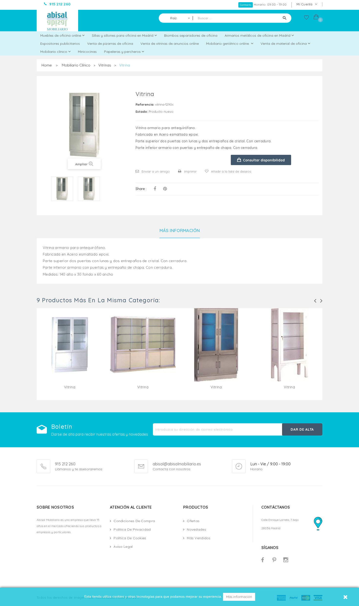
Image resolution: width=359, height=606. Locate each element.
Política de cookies (130, 538)
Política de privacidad (132, 529)
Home (47, 65)
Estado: (142, 111)
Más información (239, 597)
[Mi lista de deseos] (306, 19)
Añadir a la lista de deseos (231, 171)
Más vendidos (198, 538)
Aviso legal (123, 546)
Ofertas (193, 521)
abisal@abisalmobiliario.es (177, 464)
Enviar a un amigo (156, 171)
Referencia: (145, 104)
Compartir (155, 189)
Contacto (245, 5)
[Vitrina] (62, 189)
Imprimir (190, 171)
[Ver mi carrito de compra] (316, 17)
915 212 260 (65, 463)
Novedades (196, 529)
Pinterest (165, 189)
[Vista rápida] (69, 351)
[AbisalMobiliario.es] (57, 20)
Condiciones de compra (134, 521)
